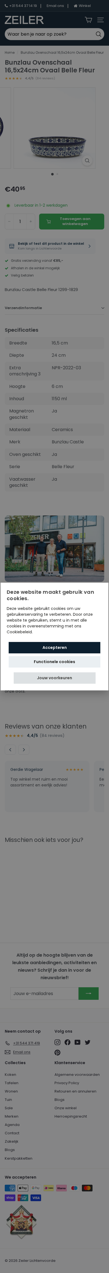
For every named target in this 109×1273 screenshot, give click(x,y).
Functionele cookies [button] (54, 661)
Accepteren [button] (54, 647)
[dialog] (54, 637)
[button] (55, 678)
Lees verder (45, 632)
